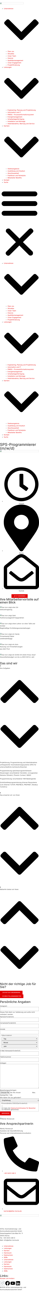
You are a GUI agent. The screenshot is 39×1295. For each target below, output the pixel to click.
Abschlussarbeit (13, 173)
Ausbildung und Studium (16, 171)
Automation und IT (14, 112)
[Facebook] (7, 1283)
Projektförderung (14, 65)
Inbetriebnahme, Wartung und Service (21, 124)
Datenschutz (8, 1255)
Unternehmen (8, 1246)
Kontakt (6, 180)
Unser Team (12, 56)
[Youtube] (12, 1283)
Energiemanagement (15, 117)
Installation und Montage (16, 121)
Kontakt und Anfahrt (7, 1278)
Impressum (8, 1253)
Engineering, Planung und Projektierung (22, 110)
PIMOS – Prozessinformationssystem (21, 115)
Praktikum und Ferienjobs (17, 175)
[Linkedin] (18, 1283)
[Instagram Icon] (2, 1283)
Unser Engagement (14, 63)
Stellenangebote (13, 169)
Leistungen (8, 1248)
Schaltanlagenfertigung (16, 119)
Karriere (6, 1251)
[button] (19, 222)
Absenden (5, 1113)
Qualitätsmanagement (15, 60)
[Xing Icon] (23, 1283)
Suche (6, 182)
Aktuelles (11, 54)
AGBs (6, 1257)
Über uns (11, 51)
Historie (10, 58)
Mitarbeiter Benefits (15, 178)
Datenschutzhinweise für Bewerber (23, 1108)
